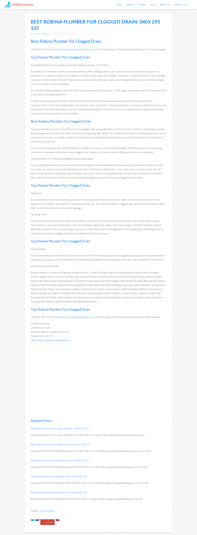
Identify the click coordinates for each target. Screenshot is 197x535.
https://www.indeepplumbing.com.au (77, 49)
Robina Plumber (47, 510)
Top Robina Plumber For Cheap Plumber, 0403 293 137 (60, 428)
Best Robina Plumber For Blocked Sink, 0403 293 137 (59, 492)
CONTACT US (181, 5)
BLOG (153, 5)
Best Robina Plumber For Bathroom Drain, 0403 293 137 (60, 444)
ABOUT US (165, 5)
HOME (119, 5)
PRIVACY (131, 5)
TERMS (142, 5)
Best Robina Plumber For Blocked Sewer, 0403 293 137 (60, 460)
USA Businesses (42, 33)
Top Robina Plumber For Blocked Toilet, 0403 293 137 (59, 476)
